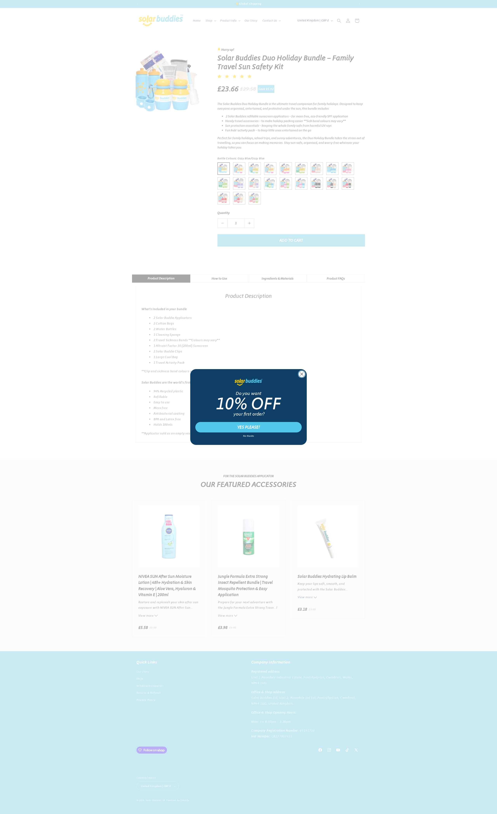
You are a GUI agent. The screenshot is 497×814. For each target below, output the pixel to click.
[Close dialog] (301, 374)
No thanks (248, 436)
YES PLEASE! (248, 427)
